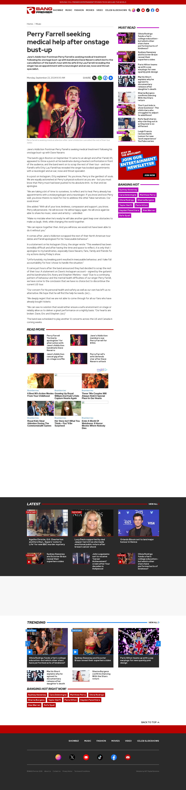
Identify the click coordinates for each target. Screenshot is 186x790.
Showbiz (58, 10)
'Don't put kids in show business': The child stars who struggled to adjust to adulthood (148, 110)
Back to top (149, 722)
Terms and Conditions (82, 771)
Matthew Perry (147, 195)
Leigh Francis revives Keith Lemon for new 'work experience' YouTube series (147, 136)
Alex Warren (149, 210)
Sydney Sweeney (128, 189)
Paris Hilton (142, 205)
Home (30, 23)
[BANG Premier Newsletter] (157, 10)
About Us (47, 771)
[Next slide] (159, 643)
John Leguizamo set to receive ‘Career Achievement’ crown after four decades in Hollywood (101, 561)
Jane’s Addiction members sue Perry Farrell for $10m (99, 339)
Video (99, 10)
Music (38, 23)
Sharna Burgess (146, 200)
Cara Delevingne (127, 195)
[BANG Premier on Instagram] (133, 10)
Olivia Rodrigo (126, 200)
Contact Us (56, 771)
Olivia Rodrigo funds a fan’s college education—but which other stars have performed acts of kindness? (148, 41)
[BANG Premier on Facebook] (152, 10)
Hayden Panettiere (129, 210)
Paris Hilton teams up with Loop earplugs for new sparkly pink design (148, 68)
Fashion (79, 10)
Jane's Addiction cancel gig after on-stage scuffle (56, 356)
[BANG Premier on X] (138, 10)
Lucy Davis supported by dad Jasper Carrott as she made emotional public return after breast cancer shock (90, 543)
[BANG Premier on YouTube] (143, 10)
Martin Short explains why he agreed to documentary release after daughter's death (147, 83)
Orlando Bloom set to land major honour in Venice (137, 540)
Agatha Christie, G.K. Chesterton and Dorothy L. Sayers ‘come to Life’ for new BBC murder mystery (47, 542)
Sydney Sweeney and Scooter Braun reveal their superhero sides (148, 56)
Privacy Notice (67, 771)
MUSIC (68, 10)
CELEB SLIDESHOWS (116, 10)
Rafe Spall (124, 215)
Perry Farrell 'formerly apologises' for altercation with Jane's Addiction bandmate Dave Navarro (55, 343)
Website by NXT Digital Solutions (147, 771)
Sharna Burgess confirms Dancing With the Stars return (147, 97)
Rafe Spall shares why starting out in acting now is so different (147, 123)
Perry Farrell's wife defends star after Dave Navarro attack (98, 358)
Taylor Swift (125, 205)
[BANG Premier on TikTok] (148, 10)
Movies (90, 10)
